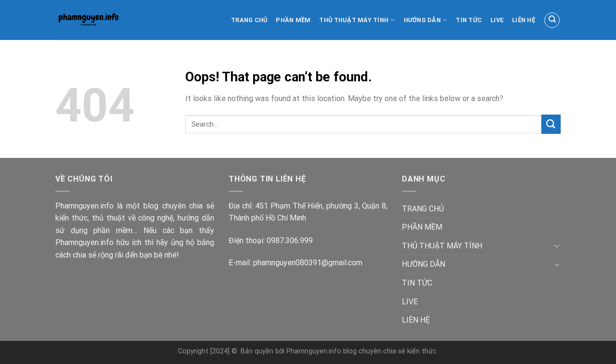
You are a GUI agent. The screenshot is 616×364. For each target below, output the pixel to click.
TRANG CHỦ (249, 20)
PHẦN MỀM (293, 20)
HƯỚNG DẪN (422, 20)
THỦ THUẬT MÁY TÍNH (353, 20)
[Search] (552, 20)
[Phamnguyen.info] (97, 20)
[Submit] (551, 124)
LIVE (496, 20)
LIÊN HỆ (523, 20)
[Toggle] (557, 245)
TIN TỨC (469, 20)
